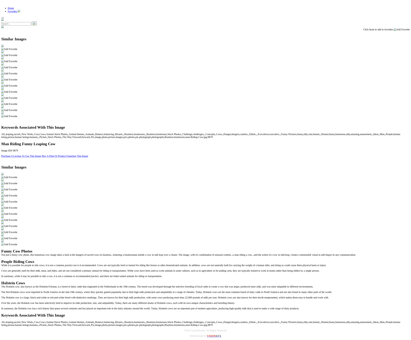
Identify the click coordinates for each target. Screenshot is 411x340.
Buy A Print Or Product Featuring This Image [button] (65, 156)
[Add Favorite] (9, 49)
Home (11, 8)
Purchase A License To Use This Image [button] (21, 156)
